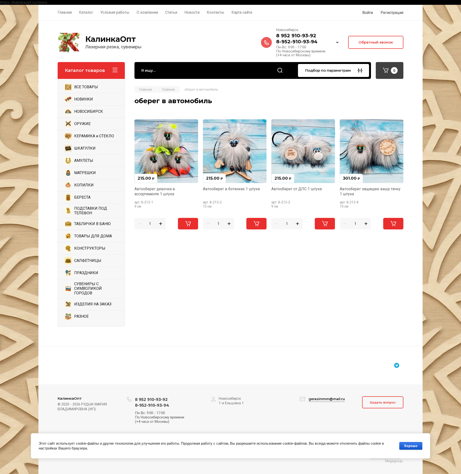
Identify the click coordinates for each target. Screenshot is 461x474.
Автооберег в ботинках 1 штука (231, 189)
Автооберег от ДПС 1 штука (296, 189)
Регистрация (392, 12)
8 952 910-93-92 (296, 35)
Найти (279, 70)
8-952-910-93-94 (296, 41)
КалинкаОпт (110, 39)
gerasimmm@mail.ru (327, 399)
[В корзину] (188, 223)
